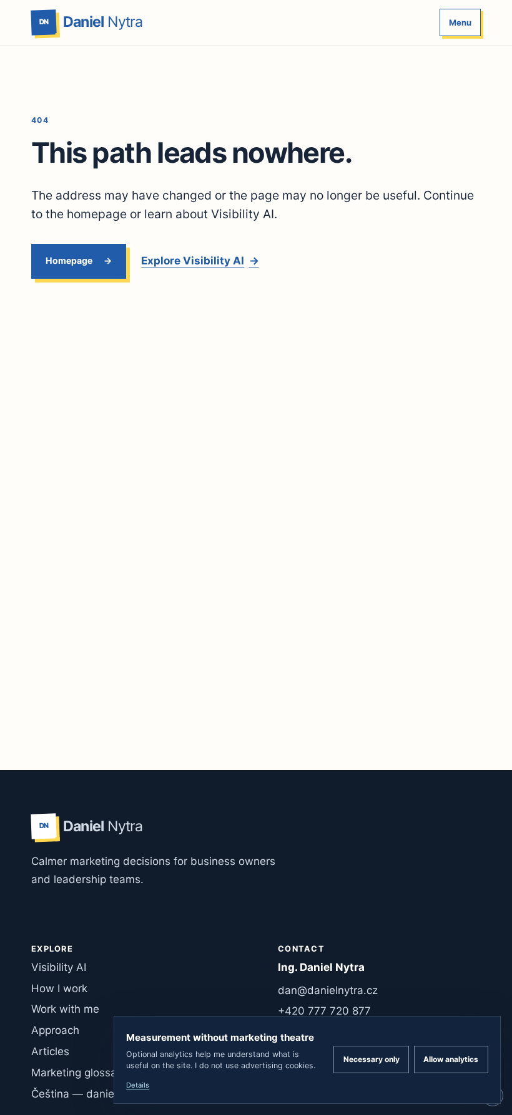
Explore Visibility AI (199, 260)
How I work (59, 988)
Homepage (69, 260)
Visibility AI (58, 967)
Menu (460, 22)
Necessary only (371, 1059)
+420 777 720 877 (324, 1011)
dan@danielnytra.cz (328, 990)
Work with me (65, 1009)
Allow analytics (450, 1059)
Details (137, 1085)
